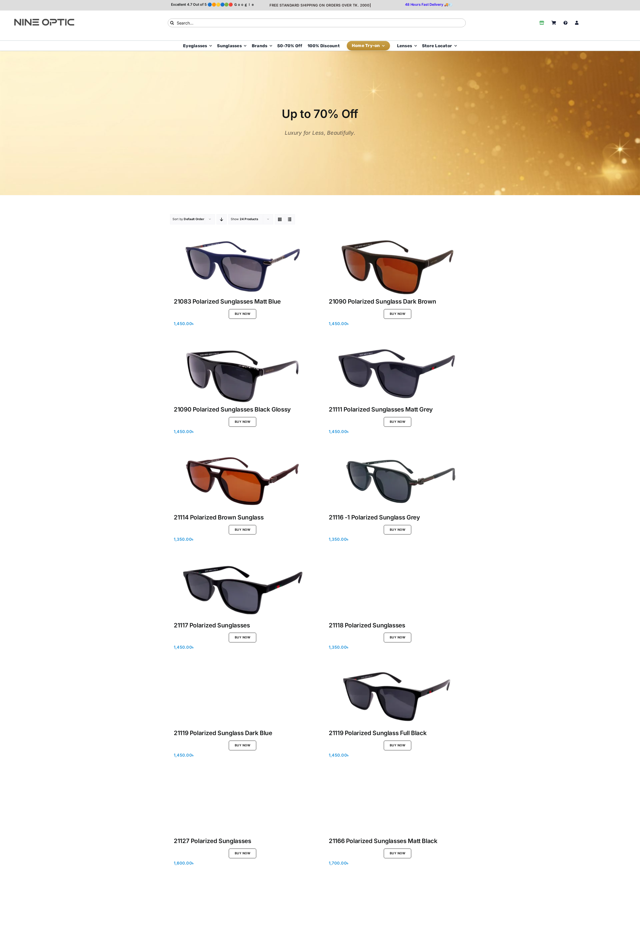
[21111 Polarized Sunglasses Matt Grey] (397, 374)
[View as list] (290, 219)
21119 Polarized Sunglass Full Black (377, 733)
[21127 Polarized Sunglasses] (242, 805)
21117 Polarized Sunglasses (212, 625)
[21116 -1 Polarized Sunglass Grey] (397, 481)
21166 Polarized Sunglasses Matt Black (383, 841)
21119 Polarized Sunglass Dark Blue (223, 733)
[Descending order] (221, 219)
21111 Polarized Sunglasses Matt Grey (381, 409)
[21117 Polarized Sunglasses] (242, 589)
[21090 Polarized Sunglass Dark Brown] (397, 266)
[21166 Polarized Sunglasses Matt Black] (397, 805)
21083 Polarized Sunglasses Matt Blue (227, 301)
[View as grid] (280, 219)
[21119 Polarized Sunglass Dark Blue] (242, 697)
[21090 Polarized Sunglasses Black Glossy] (242, 374)
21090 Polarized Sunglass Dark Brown (382, 301)
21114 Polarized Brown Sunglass (219, 517)
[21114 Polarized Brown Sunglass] (242, 481)
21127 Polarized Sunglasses (212, 841)
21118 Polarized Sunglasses (367, 625)
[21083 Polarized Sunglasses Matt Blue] (242, 266)
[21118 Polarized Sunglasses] (397, 589)
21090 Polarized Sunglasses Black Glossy (232, 409)
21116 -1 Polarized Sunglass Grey (374, 517)
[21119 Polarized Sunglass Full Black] (397, 697)
